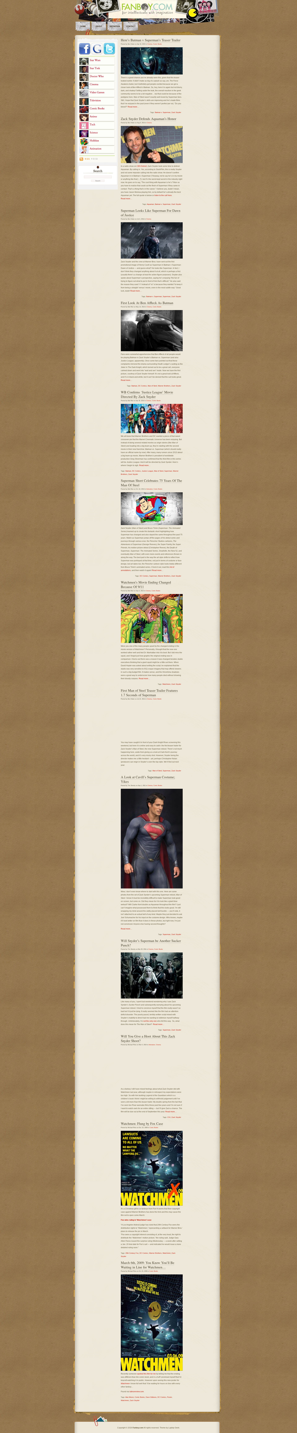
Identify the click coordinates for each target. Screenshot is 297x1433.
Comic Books (157, 44)
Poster (169, 1397)
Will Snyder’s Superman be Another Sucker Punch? (151, 942)
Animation (149, 489)
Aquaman (150, 204)
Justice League (147, 471)
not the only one (150, 1021)
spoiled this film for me (146, 1374)
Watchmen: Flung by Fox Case (142, 1123)
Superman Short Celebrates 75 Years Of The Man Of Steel (151, 482)
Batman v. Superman (162, 112)
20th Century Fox (132, 1253)
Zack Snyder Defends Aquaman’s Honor (148, 118)
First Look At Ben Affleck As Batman (147, 302)
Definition (115, 26)
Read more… (133, 107)
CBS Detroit (142, 166)
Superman (166, 296)
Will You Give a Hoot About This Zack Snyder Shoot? (148, 1038)
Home (83, 26)
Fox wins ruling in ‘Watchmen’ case (136, 1220)
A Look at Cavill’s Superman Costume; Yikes (148, 779)
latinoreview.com (137, 1391)
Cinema (149, 44)
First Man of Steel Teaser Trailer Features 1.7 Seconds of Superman (149, 692)
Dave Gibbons (151, 1397)
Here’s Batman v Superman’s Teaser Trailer (150, 40)
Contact (130, 26)
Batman (134, 386)
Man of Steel (152, 386)
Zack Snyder (176, 112)
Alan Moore (129, 1397)
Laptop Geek (173, 1428)
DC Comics (142, 386)
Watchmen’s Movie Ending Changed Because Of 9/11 (146, 584)
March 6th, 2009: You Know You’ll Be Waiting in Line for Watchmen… (147, 1264)
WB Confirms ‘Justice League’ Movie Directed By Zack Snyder (147, 394)
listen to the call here (163, 195)
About (99, 26)
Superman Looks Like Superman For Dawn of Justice (150, 212)
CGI (168, 1117)
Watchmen (166, 684)
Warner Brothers (164, 386)
